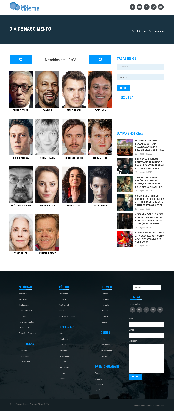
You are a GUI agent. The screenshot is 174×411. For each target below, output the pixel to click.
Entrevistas (25, 356)
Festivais (63, 350)
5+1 (61, 333)
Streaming (106, 316)
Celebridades (24, 305)
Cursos (63, 345)
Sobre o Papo (139, 405)
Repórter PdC (64, 305)
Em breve (105, 299)
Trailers (61, 310)
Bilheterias (23, 299)
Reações (98, 390)
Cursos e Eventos (26, 310)
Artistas (24, 350)
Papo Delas (64, 367)
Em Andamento (107, 350)
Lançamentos (24, 327)
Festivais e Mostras (26, 322)
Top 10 (62, 378)
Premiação (99, 384)
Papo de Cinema (22, 404)
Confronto (64, 339)
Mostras (63, 361)
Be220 (46, 404)
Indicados (99, 379)
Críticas (105, 294)
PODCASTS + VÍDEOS (67, 316)
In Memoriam (65, 356)
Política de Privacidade (155, 405)
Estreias (105, 310)
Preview (63, 373)
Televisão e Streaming (27, 333)
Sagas (104, 322)
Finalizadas (105, 345)
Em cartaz (106, 305)
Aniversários (25, 361)
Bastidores (23, 294)
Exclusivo (22, 316)
